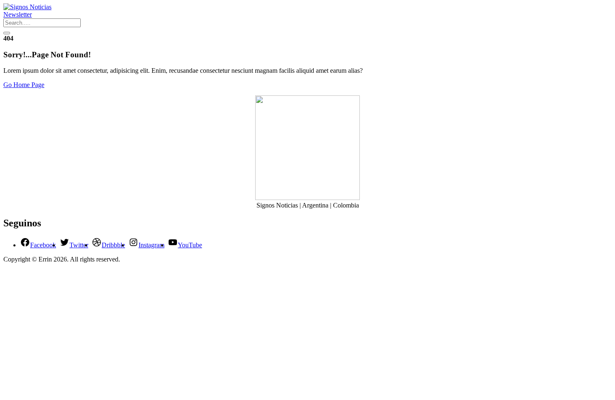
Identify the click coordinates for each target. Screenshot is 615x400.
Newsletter (17, 14)
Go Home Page (23, 84)
